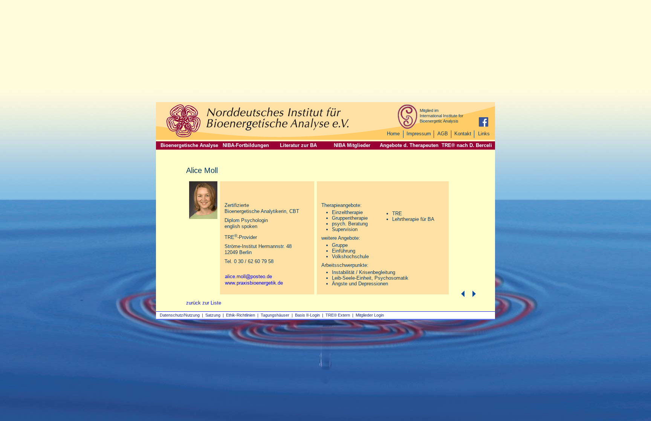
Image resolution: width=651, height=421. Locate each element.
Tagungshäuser (275, 315)
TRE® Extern (338, 315)
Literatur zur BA (298, 145)
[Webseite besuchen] (254, 282)
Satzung (212, 315)
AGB (442, 133)
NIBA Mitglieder (352, 145)
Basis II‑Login (307, 315)
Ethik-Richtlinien (240, 315)
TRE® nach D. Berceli (467, 145)
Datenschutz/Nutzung (180, 315)
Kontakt (462, 133)
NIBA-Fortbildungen (246, 145)
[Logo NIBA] (183, 136)
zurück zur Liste (203, 303)
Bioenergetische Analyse (189, 145)
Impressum (418, 133)
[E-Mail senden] (249, 276)
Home (393, 133)
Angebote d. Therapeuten (409, 145)
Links (484, 133)
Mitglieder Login (370, 315)
